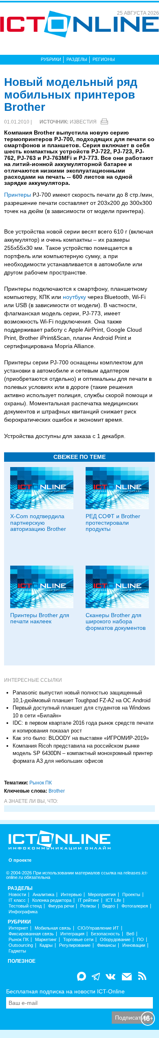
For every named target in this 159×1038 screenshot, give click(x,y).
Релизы (88, 906)
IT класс (17, 900)
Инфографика (23, 912)
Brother (57, 791)
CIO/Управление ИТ (98, 928)
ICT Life (113, 900)
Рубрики (51, 59)
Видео (108, 906)
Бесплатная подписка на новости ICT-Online (65, 991)
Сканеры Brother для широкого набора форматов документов (116, 621)
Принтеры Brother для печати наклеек (39, 618)
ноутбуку (74, 297)
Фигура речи (61, 906)
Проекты (131, 894)
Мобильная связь (53, 928)
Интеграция (72, 934)
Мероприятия (102, 894)
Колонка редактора (51, 900)
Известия (83, 122)
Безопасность (105, 934)
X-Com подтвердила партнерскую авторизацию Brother (38, 522)
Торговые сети (78, 939)
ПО (140, 939)
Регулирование (75, 945)
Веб (130, 934)
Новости (17, 894)
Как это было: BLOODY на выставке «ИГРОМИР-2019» (81, 738)
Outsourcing (21, 945)
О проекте (20, 860)
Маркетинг (46, 939)
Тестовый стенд (25, 906)
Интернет (18, 928)
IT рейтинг (88, 900)
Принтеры (17, 194)
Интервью (71, 894)
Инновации (133, 945)
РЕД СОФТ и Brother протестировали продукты (113, 522)
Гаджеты (17, 951)
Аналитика (43, 894)
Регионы (104, 59)
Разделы (76, 59)
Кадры (46, 945)
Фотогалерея (134, 906)
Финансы (106, 945)
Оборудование (115, 939)
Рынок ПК (40, 783)
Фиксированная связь (31, 934)
